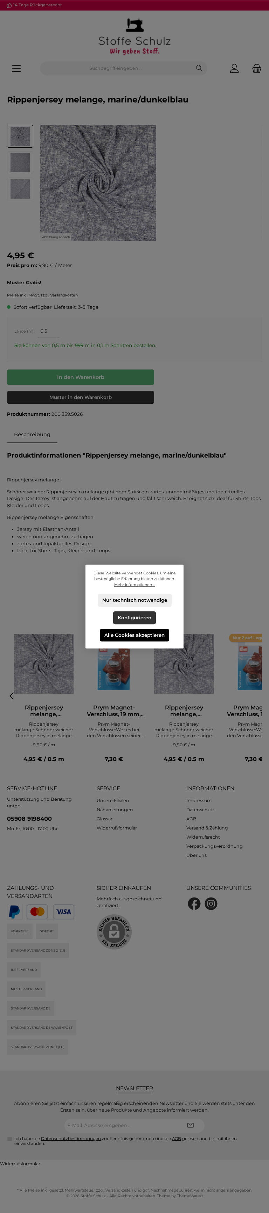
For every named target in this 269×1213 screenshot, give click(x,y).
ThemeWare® (190, 1196)
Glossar (104, 818)
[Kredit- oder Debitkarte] (50, 912)
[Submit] (191, 1126)
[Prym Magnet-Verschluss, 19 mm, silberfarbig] (114, 664)
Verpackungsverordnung (214, 846)
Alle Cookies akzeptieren (134, 635)
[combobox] (116, 68)
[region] (134, 183)
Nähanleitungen (115, 809)
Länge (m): (24, 331)
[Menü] (16, 68)
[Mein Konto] (234, 68)
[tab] (32, 434)
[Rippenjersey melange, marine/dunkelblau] (44, 664)
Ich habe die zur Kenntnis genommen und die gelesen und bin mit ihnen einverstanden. (125, 1141)
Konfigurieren (134, 617)
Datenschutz (200, 809)
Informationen (210, 788)
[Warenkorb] (254, 68)
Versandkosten (119, 1190)
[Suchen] (199, 68)
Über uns (196, 855)
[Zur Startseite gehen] (134, 36)
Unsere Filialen (113, 800)
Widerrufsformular (117, 828)
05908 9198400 (29, 818)
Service (108, 788)
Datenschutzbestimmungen (71, 1138)
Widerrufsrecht (203, 837)
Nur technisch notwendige (134, 600)
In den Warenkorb (80, 377)
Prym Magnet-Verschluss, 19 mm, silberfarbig (114, 711)
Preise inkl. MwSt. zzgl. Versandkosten (42, 295)
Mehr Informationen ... (134, 584)
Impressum (199, 800)
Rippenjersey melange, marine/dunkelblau (44, 711)
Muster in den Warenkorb (80, 397)
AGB (191, 818)
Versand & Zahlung (207, 828)
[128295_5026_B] (98, 183)
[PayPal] (15, 912)
